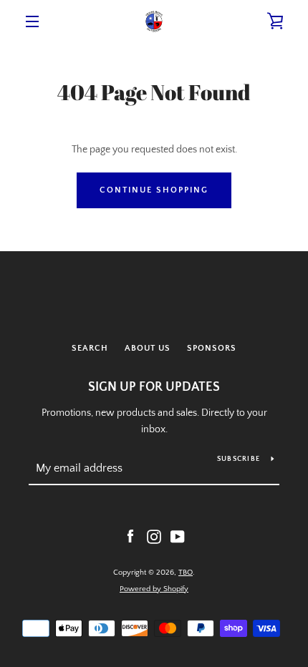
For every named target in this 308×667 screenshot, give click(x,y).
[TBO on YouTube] (177, 536)
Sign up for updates (154, 387)
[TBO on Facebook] (130, 536)
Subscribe (238, 459)
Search (90, 348)
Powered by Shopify (154, 589)
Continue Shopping (154, 190)
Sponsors (211, 348)
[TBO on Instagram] (154, 536)
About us (147, 348)
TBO (185, 572)
